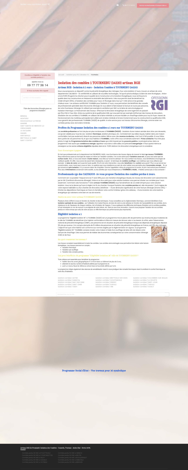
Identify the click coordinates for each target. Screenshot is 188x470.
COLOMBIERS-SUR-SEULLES (150, 278)
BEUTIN (69, 455)
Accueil (61, 75)
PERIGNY (106, 282)
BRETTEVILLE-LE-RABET (28, 138)
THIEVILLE (143, 284)
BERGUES (70, 462)
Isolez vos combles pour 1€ (35, 4)
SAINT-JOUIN (145, 282)
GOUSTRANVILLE (109, 280)
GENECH (70, 453)
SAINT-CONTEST (26, 140)
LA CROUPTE (145, 280)
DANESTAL (69, 280)
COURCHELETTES (37, 455)
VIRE (104, 287)
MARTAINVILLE (25, 135)
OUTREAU (34, 462)
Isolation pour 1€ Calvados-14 (77, 75)
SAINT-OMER (70, 284)
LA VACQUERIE (25, 131)
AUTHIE (68, 278)
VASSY (67, 287)
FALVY (33, 457)
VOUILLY (143, 287)
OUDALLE (34, 460)
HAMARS (23, 133)
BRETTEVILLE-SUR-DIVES (111, 278)
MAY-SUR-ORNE (71, 282)
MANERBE (23, 123)
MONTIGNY (24, 118)
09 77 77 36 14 (129, 5)
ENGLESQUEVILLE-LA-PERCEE (30, 121)
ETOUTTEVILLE (36, 453)
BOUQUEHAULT (72, 457)
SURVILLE (106, 284)
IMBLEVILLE (71, 460)
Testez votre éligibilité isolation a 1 (153, 5)
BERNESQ (23, 116)
